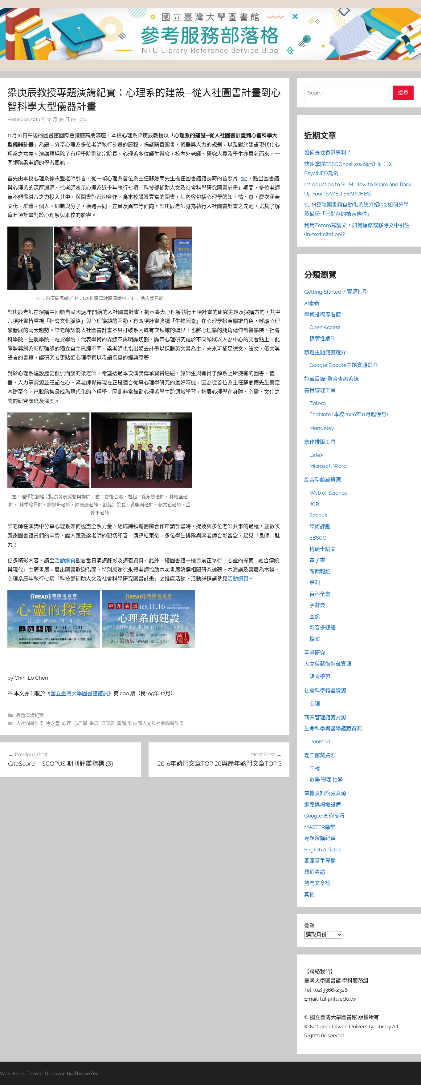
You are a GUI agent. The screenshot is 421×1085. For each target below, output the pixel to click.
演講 (121, 723)
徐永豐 (53, 723)
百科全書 (319, 594)
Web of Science (328, 493)
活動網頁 (65, 560)
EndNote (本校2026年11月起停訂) (348, 414)
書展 (94, 723)
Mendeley (321, 428)
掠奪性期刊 (322, 339)
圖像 (314, 616)
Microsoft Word (328, 466)
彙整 (309, 926)
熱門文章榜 (317, 883)
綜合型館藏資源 (322, 480)
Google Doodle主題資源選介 (343, 365)
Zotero (317, 403)
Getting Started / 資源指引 (336, 292)
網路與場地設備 (322, 805)
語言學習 (319, 677)
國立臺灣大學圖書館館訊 (79, 693)
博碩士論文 (322, 549)
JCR (314, 504)
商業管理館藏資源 (325, 717)
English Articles (322, 849)
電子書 (317, 560)
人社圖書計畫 (30, 723)
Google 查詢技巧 (324, 816)
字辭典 (317, 605)
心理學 (80, 723)
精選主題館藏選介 (325, 352)
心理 (66, 723)
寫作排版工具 (320, 442)
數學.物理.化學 (326, 779)
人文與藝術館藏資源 (327, 664)
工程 (314, 768)
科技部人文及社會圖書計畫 (156, 723)
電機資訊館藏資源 (325, 793)
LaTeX (316, 455)
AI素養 (311, 303)
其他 (309, 894)
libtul (82, 119)
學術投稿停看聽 (322, 314)
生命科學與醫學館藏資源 (333, 728)
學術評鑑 (319, 527)
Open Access (325, 327)
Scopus (318, 515)
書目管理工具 (320, 390)
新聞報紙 (319, 572)
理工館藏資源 (320, 755)
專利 (314, 583)
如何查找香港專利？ (327, 153)
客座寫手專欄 (320, 861)
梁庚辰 (108, 723)
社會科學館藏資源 (325, 691)
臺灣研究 (314, 653)
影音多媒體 (322, 628)
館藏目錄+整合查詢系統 (331, 379)
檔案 (314, 639)
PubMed (319, 741)
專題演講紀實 (30, 715)
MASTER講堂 (319, 827)
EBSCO (318, 538)
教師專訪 (314, 872)
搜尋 (403, 93)
